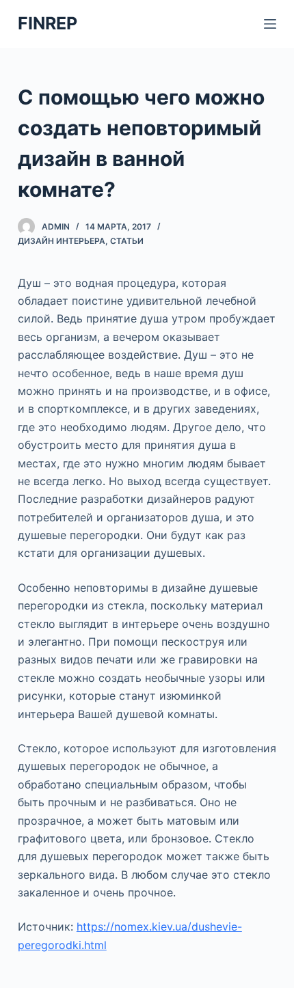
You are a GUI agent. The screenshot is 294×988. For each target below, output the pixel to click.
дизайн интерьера (61, 241)
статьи (127, 241)
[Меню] (270, 24)
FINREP (47, 23)
